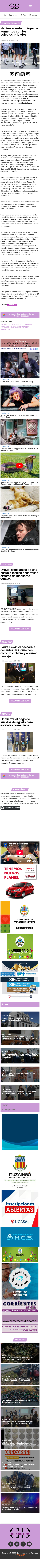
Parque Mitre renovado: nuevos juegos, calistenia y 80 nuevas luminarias (18, 1358)
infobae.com (12, 305)
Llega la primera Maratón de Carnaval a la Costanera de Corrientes (20, 1465)
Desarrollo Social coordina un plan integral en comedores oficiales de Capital (20, 1092)
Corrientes (13, 15)
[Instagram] (23, 1544)
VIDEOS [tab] (4, 1105)
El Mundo (33, 15)
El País (23, 15)
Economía (5, 23)
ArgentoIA (21, 1555)
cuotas (14, 327)
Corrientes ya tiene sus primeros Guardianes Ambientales (16, 1401)
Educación (15, 23)
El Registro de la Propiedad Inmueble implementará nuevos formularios (17, 1422)
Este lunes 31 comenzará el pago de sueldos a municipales (17, 1019)
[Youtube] (29, 1544)
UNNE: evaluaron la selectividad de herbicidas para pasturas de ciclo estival (19, 1444)
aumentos (16, 324)
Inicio (4, 15)
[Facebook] (10, 1544)
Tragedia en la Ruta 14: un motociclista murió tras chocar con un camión (18, 1380)
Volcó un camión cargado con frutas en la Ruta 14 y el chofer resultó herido (19, 1487)
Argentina (5, 324)
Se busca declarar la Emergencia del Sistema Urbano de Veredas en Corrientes (20, 1037)
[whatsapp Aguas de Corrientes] (20, 1149)
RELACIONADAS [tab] (8, 1110)
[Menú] (30, 6)
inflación (5, 330)
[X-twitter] (16, 1544)
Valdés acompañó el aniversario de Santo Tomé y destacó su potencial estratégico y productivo (20, 1055)
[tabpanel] (20, 1055)
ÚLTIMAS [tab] (5, 1004)
